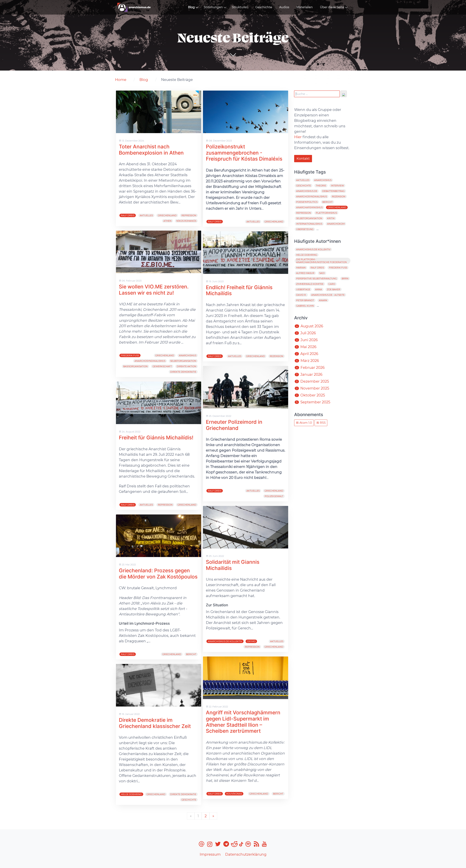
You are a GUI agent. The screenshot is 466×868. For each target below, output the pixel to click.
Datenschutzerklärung (245, 854)
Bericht (191, 654)
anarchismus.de (306, 191)
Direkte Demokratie (183, 371)
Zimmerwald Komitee (309, 284)
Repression (188, 215)
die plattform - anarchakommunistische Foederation (321, 261)
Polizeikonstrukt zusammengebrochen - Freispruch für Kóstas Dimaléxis (244, 152)
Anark (323, 300)
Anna (318, 289)
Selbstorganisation (183, 361)
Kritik (331, 218)
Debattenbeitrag (333, 191)
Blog (191, 7)
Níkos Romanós (186, 221)
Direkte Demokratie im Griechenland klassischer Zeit (155, 723)
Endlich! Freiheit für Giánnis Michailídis (239, 290)
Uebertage (303, 289)
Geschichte (263, 7)
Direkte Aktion (186, 366)
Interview (337, 185)
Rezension (276, 356)
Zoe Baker (333, 289)
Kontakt (303, 159)
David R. (301, 295)
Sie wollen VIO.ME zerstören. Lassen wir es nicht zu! (154, 290)
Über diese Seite (332, 7)
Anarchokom (336, 223)
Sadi (322, 273)
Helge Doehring (131, 794)
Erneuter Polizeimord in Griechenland (234, 425)
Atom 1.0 (305, 422)
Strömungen (213, 7)
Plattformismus (326, 212)
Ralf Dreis (127, 215)
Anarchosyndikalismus (150, 361)
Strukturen (240, 7)
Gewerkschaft (162, 366)
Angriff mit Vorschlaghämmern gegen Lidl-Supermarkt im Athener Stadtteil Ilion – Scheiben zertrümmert (243, 721)
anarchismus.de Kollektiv (225, 641)
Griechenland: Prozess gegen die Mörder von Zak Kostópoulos (158, 573)
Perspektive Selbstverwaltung (316, 278)
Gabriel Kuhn (305, 305)
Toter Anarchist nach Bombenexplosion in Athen (151, 149)
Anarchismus (187, 355)
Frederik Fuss (130, 355)
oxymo (251, 641)
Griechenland (167, 215)
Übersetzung (304, 229)
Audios (284, 7)
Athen (167, 221)
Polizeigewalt (274, 496)
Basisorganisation (135, 366)
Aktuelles (146, 215)
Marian (301, 267)
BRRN (345, 278)
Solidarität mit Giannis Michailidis (232, 565)
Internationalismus (309, 223)
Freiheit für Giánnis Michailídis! (156, 437)
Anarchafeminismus (309, 207)
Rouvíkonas (234, 793)
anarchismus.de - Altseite (328, 295)
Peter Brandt (305, 300)
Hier (298, 137)
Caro (331, 284)
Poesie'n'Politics (306, 202)
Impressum (210, 854)
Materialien (305, 7)
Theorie (321, 185)
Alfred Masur (305, 273)
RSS (322, 422)
